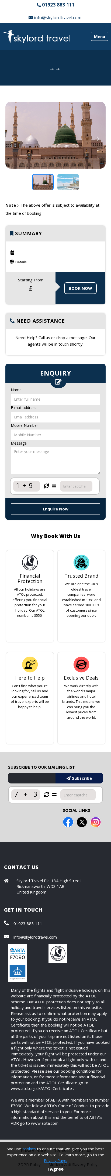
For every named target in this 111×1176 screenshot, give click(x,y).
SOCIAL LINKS (76, 810)
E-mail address (23, 407)
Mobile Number (24, 425)
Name (16, 389)
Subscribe (82, 778)
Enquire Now (55, 509)
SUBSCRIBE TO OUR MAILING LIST (41, 767)
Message (19, 443)
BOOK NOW (80, 288)
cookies (29, 1148)
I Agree (55, 1169)
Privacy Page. (55, 1160)
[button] (12, 152)
